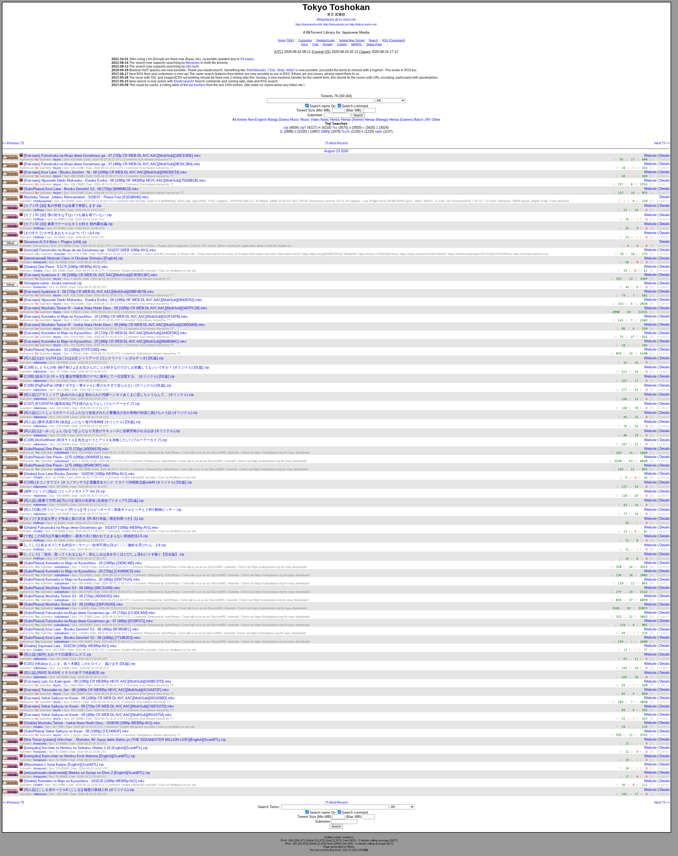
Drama (284, 120)
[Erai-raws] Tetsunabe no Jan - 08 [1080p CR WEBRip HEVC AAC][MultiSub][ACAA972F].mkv (96, 690)
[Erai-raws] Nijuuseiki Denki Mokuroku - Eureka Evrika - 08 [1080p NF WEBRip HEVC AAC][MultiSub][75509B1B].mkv (115, 180)
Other (436, 120)
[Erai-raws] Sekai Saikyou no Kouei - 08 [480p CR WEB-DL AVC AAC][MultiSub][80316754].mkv (98, 715)
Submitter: (315, 115)
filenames (193, 63)
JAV (427, 120)
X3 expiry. (247, 59)
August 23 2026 (336, 151)
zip (286, 127)
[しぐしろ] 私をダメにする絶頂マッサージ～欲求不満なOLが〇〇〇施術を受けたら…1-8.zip (95, 545)
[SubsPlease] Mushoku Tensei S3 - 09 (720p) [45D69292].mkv (72, 596)
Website (650, 156)
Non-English (257, 120)
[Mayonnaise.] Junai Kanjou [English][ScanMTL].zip (64, 765)
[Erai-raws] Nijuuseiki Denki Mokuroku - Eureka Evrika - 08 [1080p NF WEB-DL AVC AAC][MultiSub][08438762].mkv (113, 300)
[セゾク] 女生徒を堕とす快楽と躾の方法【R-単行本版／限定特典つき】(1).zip (83, 519)
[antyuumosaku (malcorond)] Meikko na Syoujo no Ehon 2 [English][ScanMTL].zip (87, 773)
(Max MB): (354, 110)
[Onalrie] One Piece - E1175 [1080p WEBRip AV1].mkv (66, 267)
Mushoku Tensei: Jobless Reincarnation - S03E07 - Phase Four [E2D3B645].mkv (86, 197)
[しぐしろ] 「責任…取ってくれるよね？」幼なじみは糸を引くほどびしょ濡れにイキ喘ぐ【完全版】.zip (104, 554)
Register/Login (325, 40)
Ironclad (59, 254)
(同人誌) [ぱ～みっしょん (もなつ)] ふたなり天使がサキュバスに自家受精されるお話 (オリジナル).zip (102, 431)
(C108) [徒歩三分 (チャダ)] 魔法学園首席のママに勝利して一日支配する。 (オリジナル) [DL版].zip (99, 376)
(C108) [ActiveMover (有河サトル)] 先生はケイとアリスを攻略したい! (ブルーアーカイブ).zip (95, 440)
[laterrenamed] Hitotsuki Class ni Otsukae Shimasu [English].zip (73, 258)
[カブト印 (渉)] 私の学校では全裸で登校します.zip (62, 206)
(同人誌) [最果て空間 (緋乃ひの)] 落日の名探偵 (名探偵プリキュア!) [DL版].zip (84, 501)
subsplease (61, 452)
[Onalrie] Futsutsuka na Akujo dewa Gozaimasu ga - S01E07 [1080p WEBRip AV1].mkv (91, 528)
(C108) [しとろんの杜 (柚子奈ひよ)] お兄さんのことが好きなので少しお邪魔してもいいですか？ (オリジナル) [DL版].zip (116, 367)
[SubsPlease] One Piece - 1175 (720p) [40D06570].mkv (66, 449)
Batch (418, 120)
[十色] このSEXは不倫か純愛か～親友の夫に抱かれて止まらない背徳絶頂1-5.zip (86, 536)
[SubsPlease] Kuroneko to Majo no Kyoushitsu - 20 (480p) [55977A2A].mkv (82, 579)
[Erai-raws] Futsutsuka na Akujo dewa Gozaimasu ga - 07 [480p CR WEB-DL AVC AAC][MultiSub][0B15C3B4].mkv (112, 164)
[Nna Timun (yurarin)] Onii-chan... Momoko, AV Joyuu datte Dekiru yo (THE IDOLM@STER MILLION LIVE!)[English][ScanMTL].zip (125, 740)
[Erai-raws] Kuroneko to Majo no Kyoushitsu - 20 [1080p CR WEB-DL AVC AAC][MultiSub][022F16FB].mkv (106, 317)
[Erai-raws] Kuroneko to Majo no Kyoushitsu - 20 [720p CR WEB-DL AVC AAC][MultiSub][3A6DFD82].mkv (105, 333)
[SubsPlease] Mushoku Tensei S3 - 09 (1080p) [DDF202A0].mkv (73, 604)
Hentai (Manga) (376, 120)
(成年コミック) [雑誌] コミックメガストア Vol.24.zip (64, 491)
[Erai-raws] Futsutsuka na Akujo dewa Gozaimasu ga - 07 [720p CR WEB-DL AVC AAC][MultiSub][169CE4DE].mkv (112, 156)
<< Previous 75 (13, 143)
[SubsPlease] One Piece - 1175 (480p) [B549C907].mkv (66, 465)
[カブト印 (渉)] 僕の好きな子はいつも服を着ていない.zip (67, 215)
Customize (305, 40)
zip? (303, 127)
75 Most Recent (336, 143)
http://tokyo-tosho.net (363, 24)
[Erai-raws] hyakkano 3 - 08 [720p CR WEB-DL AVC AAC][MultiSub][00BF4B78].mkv (89, 292)
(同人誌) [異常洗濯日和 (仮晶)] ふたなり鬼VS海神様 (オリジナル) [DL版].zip (82, 422)
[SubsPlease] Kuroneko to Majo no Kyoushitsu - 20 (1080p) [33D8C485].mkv (83, 563)
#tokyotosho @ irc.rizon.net (336, 19)
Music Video (309, 120)
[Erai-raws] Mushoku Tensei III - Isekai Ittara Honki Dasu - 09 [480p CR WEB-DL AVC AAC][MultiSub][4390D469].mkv (114, 325)
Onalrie (38, 270)
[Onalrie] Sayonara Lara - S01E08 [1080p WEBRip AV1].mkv (70, 646)
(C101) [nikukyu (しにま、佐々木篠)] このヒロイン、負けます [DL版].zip (79, 664)
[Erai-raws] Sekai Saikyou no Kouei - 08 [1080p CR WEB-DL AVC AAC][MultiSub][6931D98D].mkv (99, 698)
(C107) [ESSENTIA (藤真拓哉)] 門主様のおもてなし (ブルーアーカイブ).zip (82, 404)
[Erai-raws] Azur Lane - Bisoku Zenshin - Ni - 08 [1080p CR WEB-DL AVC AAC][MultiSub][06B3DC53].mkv (105, 172)
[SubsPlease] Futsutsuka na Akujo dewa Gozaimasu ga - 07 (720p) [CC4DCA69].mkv (89, 613)
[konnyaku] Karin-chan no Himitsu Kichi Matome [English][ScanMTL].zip (79, 756)
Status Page (374, 44)
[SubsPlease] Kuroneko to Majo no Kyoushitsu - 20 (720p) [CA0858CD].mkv (82, 571)
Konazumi (39, 262)
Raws (324, 120)
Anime (242, 120)
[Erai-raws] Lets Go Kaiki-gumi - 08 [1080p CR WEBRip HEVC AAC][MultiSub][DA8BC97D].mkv (97, 681)
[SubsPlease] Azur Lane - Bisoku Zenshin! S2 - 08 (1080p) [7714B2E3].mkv (82, 638)
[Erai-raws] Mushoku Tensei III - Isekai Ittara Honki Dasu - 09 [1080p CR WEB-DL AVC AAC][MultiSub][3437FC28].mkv (115, 308)
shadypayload (42, 201)
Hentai (335, 120)
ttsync (57, 159)
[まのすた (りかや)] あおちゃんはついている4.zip (62, 233)
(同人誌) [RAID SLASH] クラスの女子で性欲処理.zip (64, 673)
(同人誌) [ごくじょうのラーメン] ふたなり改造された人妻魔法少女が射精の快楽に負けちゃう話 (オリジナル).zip (110, 413)
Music (294, 120)
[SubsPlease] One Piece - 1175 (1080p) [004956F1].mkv (67, 457)
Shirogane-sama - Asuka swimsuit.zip (53, 283)
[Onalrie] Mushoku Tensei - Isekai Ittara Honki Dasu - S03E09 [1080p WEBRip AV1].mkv (92, 723)
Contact (342, 44)
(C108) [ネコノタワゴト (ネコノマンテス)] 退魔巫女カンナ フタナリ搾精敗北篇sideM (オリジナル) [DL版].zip (108, 482)
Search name (320, 106)
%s (334, 127)
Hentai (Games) (401, 120)
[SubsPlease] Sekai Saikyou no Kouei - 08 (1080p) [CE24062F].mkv (76, 731)
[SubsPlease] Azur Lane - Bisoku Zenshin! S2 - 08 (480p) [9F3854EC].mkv (81, 629)
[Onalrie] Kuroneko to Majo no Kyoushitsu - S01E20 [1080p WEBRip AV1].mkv (84, 781)
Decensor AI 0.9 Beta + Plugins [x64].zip (55, 242)
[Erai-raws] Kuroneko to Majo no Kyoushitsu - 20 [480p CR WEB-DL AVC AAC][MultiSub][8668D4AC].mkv (105, 341)
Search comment (355, 106)
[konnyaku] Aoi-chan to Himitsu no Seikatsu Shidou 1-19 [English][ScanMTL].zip (86, 748)
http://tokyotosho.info (309, 24)
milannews (40, 362)
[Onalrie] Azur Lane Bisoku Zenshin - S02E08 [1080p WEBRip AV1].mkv (79, 474)
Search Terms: (269, 807)
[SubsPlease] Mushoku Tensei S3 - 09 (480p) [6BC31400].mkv (72, 588)
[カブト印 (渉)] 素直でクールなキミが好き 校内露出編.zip (68, 224)
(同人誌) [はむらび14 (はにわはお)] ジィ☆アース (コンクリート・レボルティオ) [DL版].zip (93, 358)
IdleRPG (356, 44)
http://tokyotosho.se (336, 24)
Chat (315, 44)
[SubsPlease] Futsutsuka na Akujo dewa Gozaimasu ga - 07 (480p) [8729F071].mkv (88, 621)
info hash (192, 66)
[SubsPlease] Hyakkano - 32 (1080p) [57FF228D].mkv (65, 350)
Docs (304, 44)
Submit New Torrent (351, 40)
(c (281, 131)
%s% (346, 131)
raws (378, 131)
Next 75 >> (662, 143)
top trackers (197, 85)
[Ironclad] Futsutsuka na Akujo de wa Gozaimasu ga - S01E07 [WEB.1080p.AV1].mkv (90, 250)
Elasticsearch (183, 81)
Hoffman (38, 210)
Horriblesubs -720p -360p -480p (270, 70)
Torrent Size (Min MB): (313, 110)
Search (373, 40)
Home (282, 40)
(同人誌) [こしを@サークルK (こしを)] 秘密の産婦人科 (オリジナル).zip (79, 790)
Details (664, 156)
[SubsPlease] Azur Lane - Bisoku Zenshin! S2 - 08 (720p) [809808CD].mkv (81, 189)
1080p (325, 131)
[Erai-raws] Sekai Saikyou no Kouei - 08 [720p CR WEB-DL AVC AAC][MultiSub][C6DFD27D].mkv (99, 706)
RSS (385, 40)
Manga (272, 120)
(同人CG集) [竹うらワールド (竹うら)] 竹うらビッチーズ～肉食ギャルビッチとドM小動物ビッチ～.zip (102, 510)
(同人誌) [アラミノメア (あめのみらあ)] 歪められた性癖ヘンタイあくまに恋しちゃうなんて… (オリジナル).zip (109, 395)
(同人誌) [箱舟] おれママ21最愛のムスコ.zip (57, 654)
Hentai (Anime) (352, 120)
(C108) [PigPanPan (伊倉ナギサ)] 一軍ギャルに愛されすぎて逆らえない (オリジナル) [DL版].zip (97, 385)
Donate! (328, 44)
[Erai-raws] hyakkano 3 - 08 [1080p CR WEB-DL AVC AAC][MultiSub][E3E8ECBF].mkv (90, 275)
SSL (290, 40)
